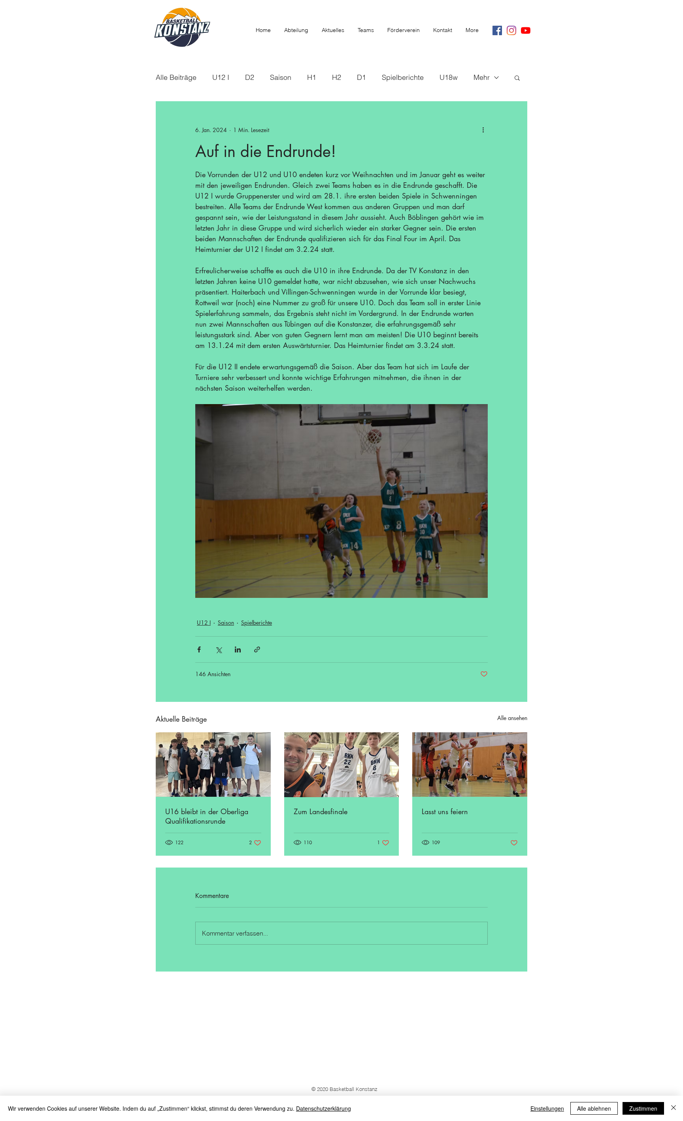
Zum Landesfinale (320, 811)
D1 (361, 77)
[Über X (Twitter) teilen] (218, 649)
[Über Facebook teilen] (199, 649)
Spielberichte (403, 77)
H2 (336, 77)
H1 (311, 77)
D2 (249, 77)
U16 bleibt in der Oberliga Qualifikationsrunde (206, 816)
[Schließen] (673, 1108)
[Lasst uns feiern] (469, 764)
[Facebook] (497, 30)
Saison (280, 77)
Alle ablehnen (594, 1108)
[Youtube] (525, 30)
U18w (449, 77)
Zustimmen (643, 1108)
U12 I (220, 77)
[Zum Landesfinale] (341, 764)
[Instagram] (511, 30)
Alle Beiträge (176, 77)
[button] (517, 77)
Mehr (482, 77)
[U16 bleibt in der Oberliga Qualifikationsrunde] (213, 764)
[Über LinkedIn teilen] (238, 649)
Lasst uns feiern (445, 811)
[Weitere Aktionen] (483, 129)
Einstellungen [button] (547, 1108)
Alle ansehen (512, 718)
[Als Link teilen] (257, 649)
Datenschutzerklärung (323, 1108)
